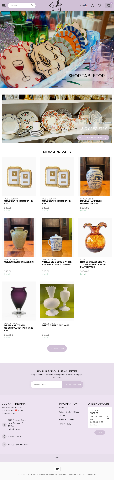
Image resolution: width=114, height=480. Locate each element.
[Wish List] (99, 5)
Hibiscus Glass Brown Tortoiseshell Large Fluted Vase (93, 264)
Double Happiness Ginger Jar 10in (91, 202)
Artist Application (67, 419)
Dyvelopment (91, 474)
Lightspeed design (75, 474)
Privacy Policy (65, 424)
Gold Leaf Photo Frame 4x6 (56, 202)
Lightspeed (61, 474)
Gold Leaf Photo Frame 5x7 (18, 202)
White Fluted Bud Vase (55, 325)
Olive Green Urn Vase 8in (19, 262)
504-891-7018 (14, 436)
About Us (63, 407)
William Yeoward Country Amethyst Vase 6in (18, 328)
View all (55, 348)
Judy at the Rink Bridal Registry (69, 413)
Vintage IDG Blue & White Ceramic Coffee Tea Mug (57, 263)
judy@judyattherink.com (18, 444)
